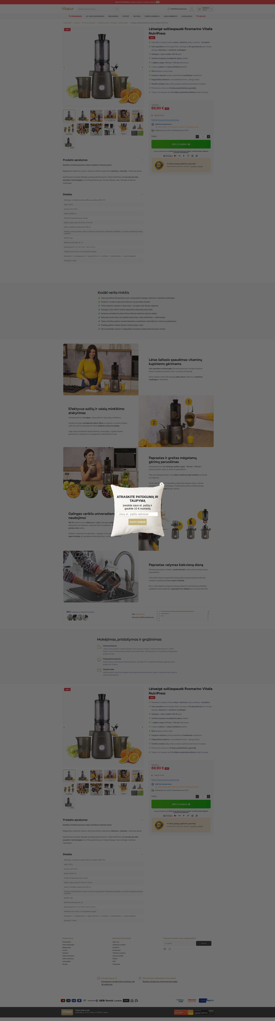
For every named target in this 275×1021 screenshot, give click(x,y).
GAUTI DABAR (138, 522)
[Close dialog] (161, 484)
